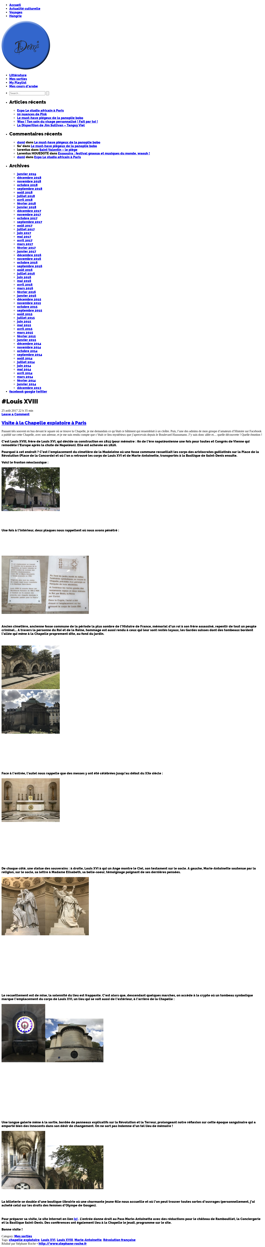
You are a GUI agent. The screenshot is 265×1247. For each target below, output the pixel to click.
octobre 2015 (27, 307)
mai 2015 (24, 325)
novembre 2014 (29, 347)
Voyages (15, 12)
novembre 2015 (29, 303)
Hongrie (15, 16)
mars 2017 (25, 244)
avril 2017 (24, 240)
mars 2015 (25, 332)
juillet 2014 (26, 362)
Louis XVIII (65, 1240)
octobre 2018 (27, 185)
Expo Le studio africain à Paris (40, 110)
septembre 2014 (29, 355)
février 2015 (26, 336)
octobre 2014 (27, 351)
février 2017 (26, 248)
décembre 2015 (29, 299)
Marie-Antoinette (88, 1240)
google (29, 391)
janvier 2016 (26, 296)
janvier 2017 (26, 251)
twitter (41, 391)
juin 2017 (24, 233)
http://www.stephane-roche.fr (63, 1243)
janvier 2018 (26, 207)
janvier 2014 (26, 384)
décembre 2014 (29, 343)
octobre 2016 (27, 262)
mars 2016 (25, 288)
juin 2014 (24, 366)
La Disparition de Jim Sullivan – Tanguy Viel (51, 125)
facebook (16, 391)
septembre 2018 (29, 189)
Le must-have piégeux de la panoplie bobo (50, 118)
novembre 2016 (29, 259)
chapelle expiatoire (24, 1240)
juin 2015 (24, 321)
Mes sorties (18, 79)
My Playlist (17, 82)
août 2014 (24, 358)
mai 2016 (24, 281)
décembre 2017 (29, 211)
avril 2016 (25, 284)
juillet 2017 (26, 229)
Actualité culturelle (24, 8)
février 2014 (26, 380)
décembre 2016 (29, 255)
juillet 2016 (26, 273)
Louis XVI (48, 1240)
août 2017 (24, 225)
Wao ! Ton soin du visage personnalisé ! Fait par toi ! (57, 121)
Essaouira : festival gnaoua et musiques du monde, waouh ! (104, 153)
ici (76, 1219)
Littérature (18, 75)
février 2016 (26, 292)
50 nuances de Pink (32, 114)
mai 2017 (24, 237)
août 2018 (25, 192)
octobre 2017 (27, 218)
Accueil (15, 5)
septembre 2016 (29, 266)
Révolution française (119, 1240)
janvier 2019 (26, 174)
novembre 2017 (29, 214)
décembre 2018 (29, 178)
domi (21, 142)
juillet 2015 (26, 318)
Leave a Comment (15, 414)
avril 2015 (24, 329)
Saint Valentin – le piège (58, 150)
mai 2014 (24, 369)
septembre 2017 (29, 222)
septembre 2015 (29, 310)
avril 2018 (25, 200)
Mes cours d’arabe (23, 86)
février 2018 (26, 203)
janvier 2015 (26, 340)
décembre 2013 (29, 388)
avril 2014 (24, 373)
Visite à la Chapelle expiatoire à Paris (44, 423)
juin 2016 (24, 277)
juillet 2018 (26, 196)
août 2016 (25, 270)
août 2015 (24, 314)
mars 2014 (25, 377)
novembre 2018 (29, 181)
